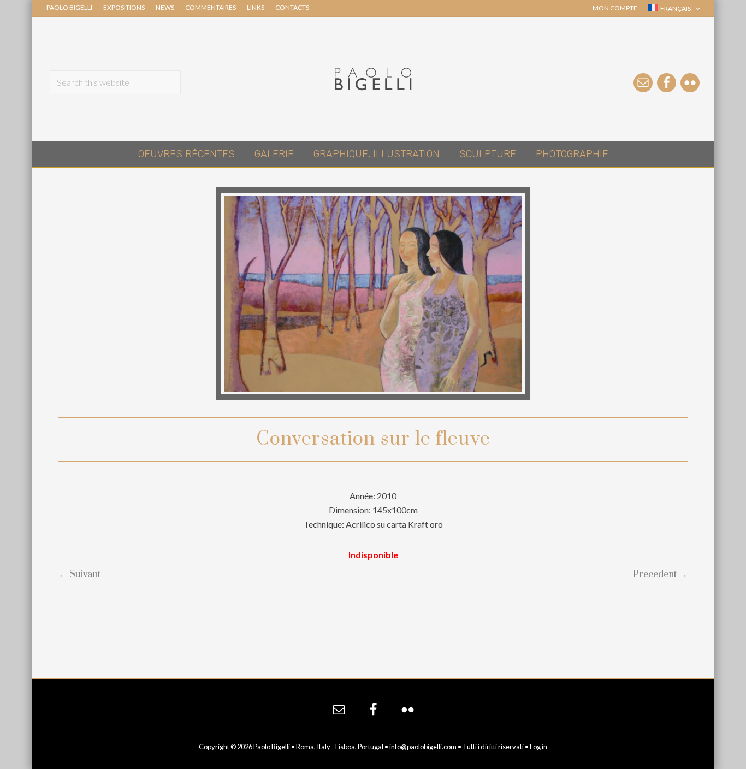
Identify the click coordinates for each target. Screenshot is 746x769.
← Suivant (79, 575)
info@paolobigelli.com (423, 746)
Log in (538, 746)
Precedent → (660, 575)
